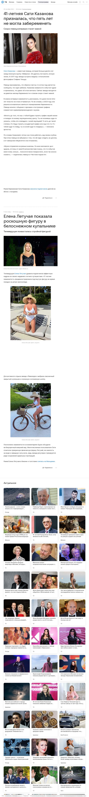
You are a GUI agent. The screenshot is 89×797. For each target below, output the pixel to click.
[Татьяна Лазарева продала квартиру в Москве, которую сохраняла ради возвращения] (17, 557)
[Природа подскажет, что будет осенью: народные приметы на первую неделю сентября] (17, 640)
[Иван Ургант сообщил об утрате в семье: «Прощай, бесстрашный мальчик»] (72, 501)
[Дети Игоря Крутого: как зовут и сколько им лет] (72, 612)
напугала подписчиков (38, 189)
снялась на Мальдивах (46, 461)
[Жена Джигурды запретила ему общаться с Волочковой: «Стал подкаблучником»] (44, 584)
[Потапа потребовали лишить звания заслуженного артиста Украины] (17, 779)
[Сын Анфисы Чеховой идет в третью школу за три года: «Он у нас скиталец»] (72, 696)
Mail (3, 795)
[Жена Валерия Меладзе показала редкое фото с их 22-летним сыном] (44, 612)
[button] (31, 48)
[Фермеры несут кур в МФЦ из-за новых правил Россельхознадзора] (17, 529)
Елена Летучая (20, 274)
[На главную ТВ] (5, 2)
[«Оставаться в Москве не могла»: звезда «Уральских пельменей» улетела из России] (72, 668)
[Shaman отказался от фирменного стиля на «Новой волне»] (17, 668)
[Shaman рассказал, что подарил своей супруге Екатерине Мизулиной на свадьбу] (72, 557)
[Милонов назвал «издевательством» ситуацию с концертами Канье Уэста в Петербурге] (44, 557)
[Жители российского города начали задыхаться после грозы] (17, 696)
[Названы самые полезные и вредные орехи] (44, 724)
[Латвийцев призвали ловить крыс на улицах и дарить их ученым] (72, 529)
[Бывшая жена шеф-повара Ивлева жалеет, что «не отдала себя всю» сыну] (17, 584)
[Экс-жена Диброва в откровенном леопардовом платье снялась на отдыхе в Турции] (72, 584)
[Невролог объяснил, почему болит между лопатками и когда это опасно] (72, 752)
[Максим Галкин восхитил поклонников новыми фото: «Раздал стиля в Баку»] (44, 779)
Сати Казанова (9, 71)
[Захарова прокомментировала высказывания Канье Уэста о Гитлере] (44, 752)
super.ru (21, 211)
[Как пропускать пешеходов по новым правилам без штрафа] (72, 779)
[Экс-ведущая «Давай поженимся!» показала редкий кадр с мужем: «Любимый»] (17, 612)
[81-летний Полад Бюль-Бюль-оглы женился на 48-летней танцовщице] (44, 529)
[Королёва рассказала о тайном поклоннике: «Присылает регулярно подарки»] (44, 640)
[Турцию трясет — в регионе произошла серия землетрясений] (17, 752)
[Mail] (2, 2)
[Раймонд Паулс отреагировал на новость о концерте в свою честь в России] (44, 501)
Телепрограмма (26, 9)
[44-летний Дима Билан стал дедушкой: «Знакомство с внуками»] (17, 724)
